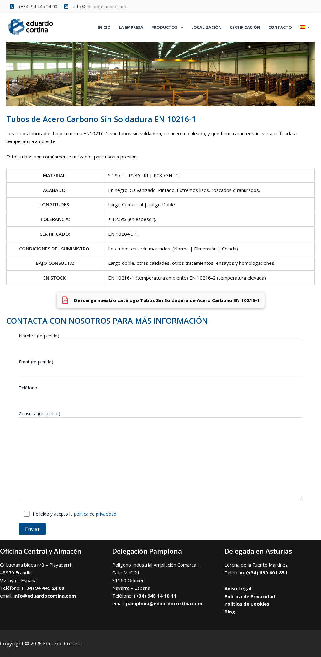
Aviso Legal (237, 588)
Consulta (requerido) (39, 414)
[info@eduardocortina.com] (95, 6)
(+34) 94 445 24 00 (43, 588)
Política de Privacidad (249, 596)
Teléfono (28, 388)
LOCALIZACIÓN (206, 27)
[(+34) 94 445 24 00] (33, 6)
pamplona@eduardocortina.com (164, 603)
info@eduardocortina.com (44, 596)
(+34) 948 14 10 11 (155, 596)
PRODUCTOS (164, 27)
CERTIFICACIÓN (245, 27)
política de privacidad (95, 514)
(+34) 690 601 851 (266, 572)
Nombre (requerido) (39, 336)
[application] (180, 27)
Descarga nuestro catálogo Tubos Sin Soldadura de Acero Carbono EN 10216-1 (167, 300)
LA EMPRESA (131, 27)
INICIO (104, 27)
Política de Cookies (246, 604)
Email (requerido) (36, 362)
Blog (229, 611)
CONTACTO (280, 27)
